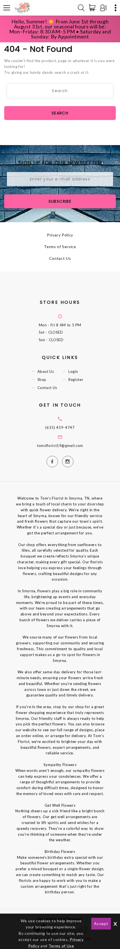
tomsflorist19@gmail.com (60, 445)
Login (73, 371)
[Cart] (93, 7)
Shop (42, 379)
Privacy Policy (60, 235)
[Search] (81, 7)
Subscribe (60, 201)
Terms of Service (60, 246)
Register (75, 379)
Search (60, 113)
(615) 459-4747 (60, 427)
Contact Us (60, 258)
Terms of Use (61, 945)
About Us (45, 371)
